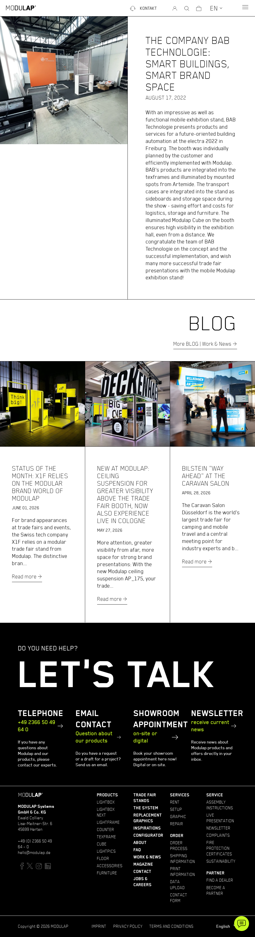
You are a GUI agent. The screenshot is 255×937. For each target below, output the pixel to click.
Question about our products (94, 737)
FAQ (137, 849)
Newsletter (218, 828)
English (223, 926)
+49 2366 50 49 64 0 (36, 725)
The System (145, 808)
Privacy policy (127, 926)
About (140, 842)
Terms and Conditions (171, 926)
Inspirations (147, 828)
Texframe (106, 836)
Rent (175, 802)
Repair (176, 823)
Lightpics (106, 851)
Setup (176, 809)
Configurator (148, 835)
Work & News (147, 857)
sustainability (220, 861)
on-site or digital (145, 737)
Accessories (110, 865)
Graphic (178, 816)
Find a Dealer (219, 880)
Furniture (107, 872)
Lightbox (106, 802)
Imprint (99, 926)
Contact (142, 871)
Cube (102, 843)
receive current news (210, 725)
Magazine (143, 864)
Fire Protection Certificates (219, 848)
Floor (103, 858)
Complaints (218, 835)
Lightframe (108, 822)
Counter (105, 829)
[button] (216, 8)
